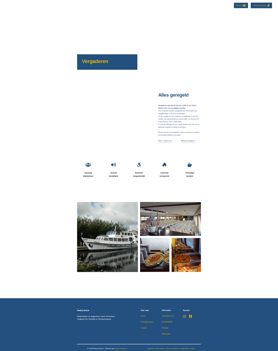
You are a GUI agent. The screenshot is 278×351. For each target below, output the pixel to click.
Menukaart (166, 334)
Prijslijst (165, 328)
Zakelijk (216, 5)
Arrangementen (202, 5)
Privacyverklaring (172, 348)
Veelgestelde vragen (187, 348)
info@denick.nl (168, 316)
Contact (226, 5)
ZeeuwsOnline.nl (121, 348)
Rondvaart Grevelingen (147, 5)
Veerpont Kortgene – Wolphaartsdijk (177, 5)
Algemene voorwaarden (155, 348)
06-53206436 (167, 322)
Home (131, 5)
